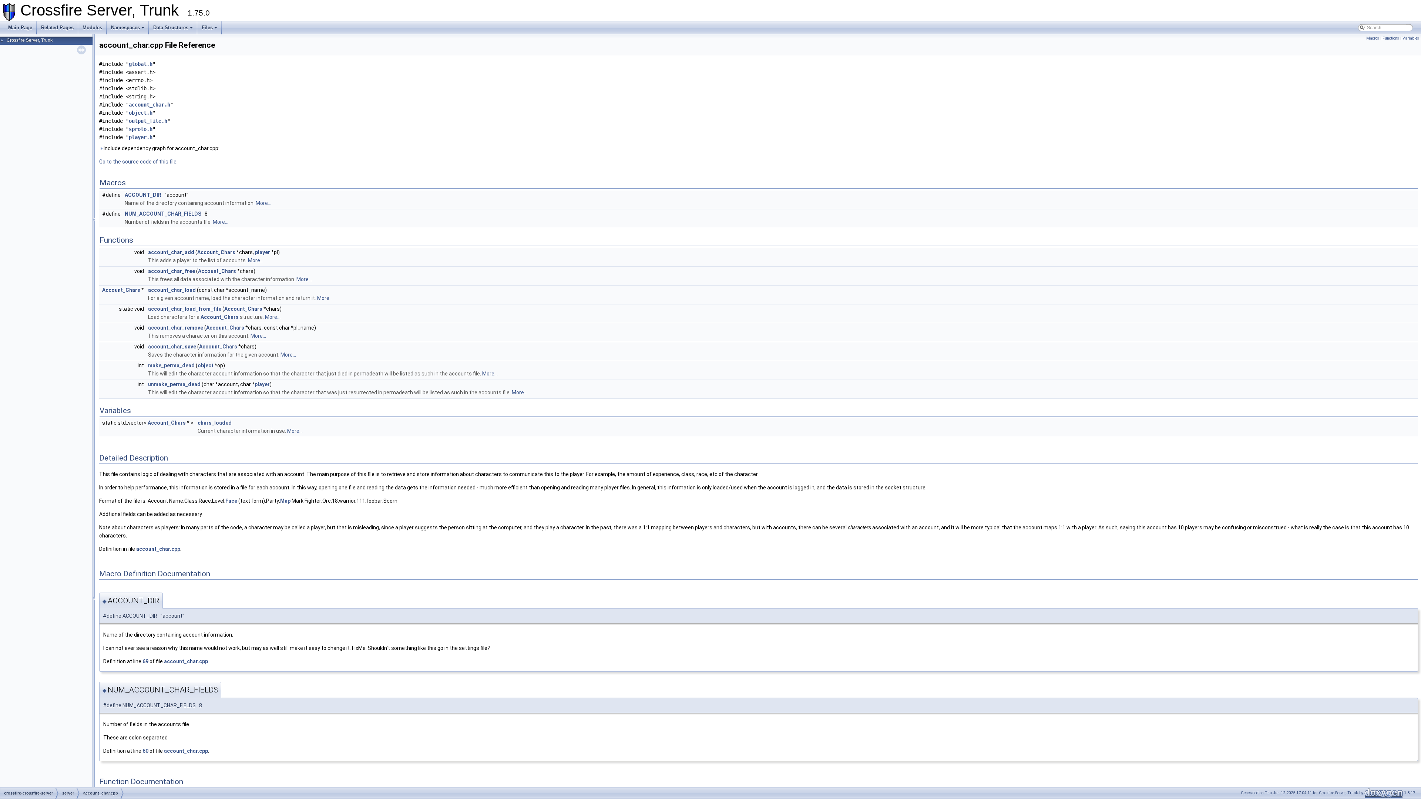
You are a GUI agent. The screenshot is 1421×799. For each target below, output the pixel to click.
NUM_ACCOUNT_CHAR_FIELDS (163, 214)
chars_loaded (215, 423)
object (206, 365)
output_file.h (148, 121)
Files (207, 27)
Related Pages (57, 27)
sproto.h (140, 129)
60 (145, 751)
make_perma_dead (171, 365)
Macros (1372, 38)
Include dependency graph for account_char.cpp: (161, 148)
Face (231, 501)
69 (145, 661)
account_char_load (172, 290)
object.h (140, 113)
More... (263, 203)
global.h (140, 64)
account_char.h (149, 105)
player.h (140, 137)
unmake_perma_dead (174, 384)
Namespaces (125, 27)
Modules (92, 27)
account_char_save (172, 347)
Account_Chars (216, 252)
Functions (1391, 38)
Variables (1410, 38)
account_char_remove (175, 328)
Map (285, 501)
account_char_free (171, 271)
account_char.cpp (158, 549)
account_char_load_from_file (184, 309)
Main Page (20, 27)
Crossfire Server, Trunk (30, 40)
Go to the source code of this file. (138, 162)
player (262, 252)
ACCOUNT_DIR (143, 195)
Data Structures (170, 27)
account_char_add (171, 252)
